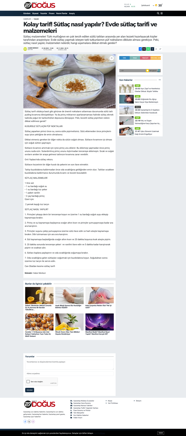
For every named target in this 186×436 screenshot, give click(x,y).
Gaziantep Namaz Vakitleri (82, 406)
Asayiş (72, 13)
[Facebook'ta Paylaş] (140, 49)
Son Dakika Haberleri (81, 415)
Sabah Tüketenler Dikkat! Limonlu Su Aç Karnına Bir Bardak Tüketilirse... (38, 307)
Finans (51, 13)
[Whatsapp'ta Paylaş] (148, 49)
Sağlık (138, 85)
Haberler (27, 19)
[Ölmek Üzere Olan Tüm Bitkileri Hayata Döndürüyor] (69, 322)
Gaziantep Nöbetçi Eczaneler (83, 401)
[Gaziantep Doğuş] (39, 5)
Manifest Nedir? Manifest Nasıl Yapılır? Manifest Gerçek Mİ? (97, 333)
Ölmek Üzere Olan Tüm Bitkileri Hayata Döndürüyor (67, 333)
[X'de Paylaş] (144, 49)
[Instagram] (33, 421)
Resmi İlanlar (61, 13)
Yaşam (36, 19)
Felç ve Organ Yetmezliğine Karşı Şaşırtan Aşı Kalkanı (147, 122)
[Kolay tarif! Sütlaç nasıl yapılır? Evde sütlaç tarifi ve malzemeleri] (69, 81)
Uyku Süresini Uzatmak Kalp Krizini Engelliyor (147, 132)
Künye (110, 401)
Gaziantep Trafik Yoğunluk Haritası (85, 408)
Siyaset (35, 13)
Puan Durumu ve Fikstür (81, 410)
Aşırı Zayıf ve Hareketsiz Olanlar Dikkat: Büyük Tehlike (147, 89)
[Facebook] (25, 421)
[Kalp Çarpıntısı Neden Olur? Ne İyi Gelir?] (99, 295)
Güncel (138, 107)
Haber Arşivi (77, 418)
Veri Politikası (113, 403)
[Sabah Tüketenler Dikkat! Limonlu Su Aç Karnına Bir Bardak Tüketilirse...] (39, 295)
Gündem (26, 13)
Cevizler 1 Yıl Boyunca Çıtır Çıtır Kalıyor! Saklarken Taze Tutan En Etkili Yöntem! (38, 334)
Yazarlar (43, 13)
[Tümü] (160, 80)
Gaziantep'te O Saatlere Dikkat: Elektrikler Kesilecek (147, 111)
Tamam (161, 433)
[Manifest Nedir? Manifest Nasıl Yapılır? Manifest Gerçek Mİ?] (99, 322)
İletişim (138, 401)
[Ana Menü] (161, 13)
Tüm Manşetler (78, 413)
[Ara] (158, 13)
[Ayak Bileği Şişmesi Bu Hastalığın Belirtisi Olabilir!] (69, 295)
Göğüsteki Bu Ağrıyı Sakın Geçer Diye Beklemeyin (146, 100)
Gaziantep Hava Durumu (82, 403)
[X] (29, 421)
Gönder (30, 390)
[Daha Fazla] (152, 49)
